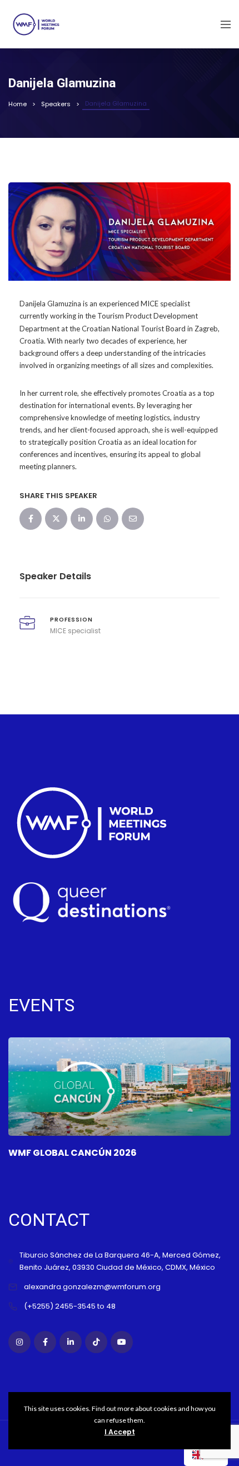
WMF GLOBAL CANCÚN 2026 (72, 1152)
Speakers (56, 104)
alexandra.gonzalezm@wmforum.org (92, 1286)
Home (17, 104)
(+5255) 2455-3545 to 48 (70, 1306)
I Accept (119, 1432)
